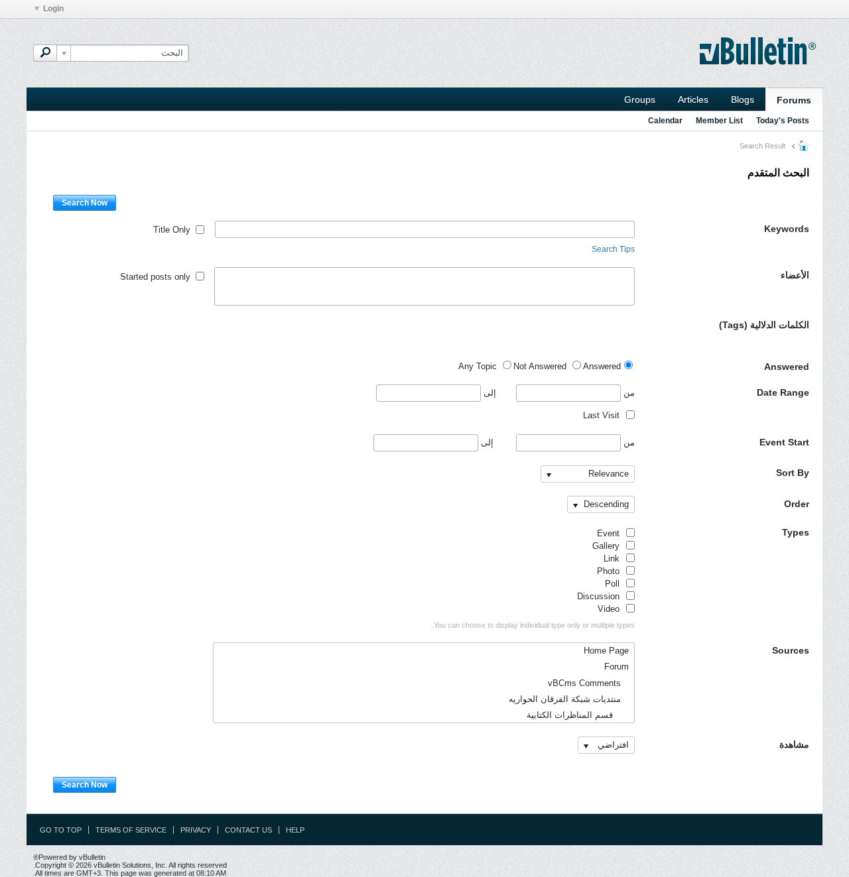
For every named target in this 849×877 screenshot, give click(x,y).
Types (795, 532)
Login (53, 8)
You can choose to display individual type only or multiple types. (533, 625)
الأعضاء (795, 275)
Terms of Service (131, 830)
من (628, 393)
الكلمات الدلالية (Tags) (764, 325)
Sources (790, 650)
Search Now (84, 202)
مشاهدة (794, 744)
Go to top (61, 830)
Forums (794, 100)
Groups (639, 99)
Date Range (783, 392)
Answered (786, 366)
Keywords (786, 228)
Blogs (742, 99)
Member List (719, 120)
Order (796, 503)
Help (295, 830)
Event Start (784, 442)
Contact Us (248, 830)
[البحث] (45, 53)
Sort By (792, 472)
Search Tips (613, 249)
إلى (488, 393)
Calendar (665, 120)
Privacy (195, 830)
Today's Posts (782, 120)
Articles (693, 99)
